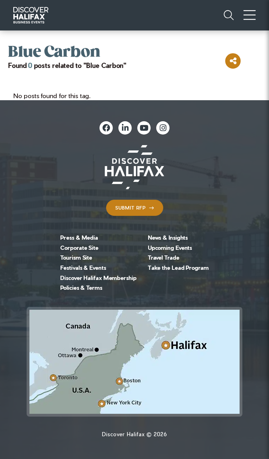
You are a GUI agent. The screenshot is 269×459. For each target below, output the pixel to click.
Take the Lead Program (178, 267)
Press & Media (79, 237)
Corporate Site (79, 247)
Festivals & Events (83, 267)
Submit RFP (130, 207)
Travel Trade (163, 257)
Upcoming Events (170, 247)
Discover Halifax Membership (98, 277)
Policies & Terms (81, 287)
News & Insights (168, 237)
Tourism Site (76, 257)
